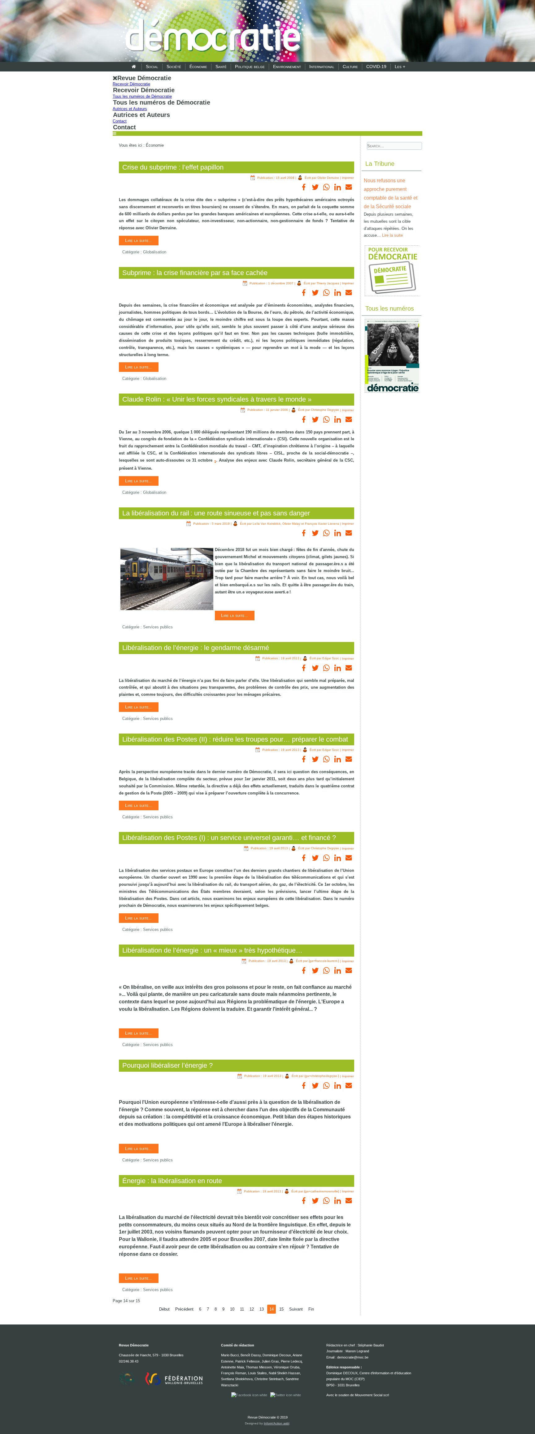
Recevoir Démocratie (131, 84)
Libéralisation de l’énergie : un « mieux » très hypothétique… (212, 950)
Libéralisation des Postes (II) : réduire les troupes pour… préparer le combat (235, 739)
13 (261, 1309)
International (321, 66)
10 (232, 1309)
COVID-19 (376, 66)
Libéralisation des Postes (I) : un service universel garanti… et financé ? (229, 838)
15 (281, 1309)
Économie (198, 66)
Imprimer (348, 177)
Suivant (296, 1309)
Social (152, 66)
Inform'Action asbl (276, 1423)
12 (252, 1309)
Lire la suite (392, 235)
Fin (311, 1309)
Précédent (184, 1309)
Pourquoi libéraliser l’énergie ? (167, 1065)
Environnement (287, 66)
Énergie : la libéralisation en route (172, 1181)
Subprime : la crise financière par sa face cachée (195, 273)
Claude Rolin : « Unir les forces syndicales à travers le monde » (216, 399)
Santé (221, 66)
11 (242, 1309)
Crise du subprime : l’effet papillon (173, 167)
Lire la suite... (138, 240)
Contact (120, 121)
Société (174, 66)
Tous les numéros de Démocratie (142, 96)
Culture (350, 66)
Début (164, 1309)
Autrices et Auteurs (130, 108)
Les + (400, 66)
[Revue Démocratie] (211, 31)
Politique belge (250, 66)
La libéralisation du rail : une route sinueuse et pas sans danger (216, 513)
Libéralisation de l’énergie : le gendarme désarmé (195, 648)
